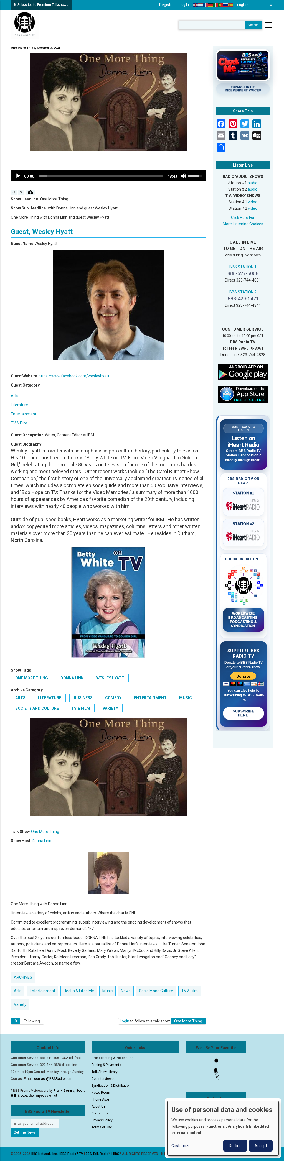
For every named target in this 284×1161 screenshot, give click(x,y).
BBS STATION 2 (243, 292)
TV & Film (19, 423)
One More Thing (31, 678)
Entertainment (23, 414)
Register (166, 4)
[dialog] (223, 1128)
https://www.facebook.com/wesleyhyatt (74, 376)
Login (124, 1021)
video (252, 202)
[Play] (18, 176)
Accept (261, 1146)
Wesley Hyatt (110, 678)
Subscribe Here (243, 713)
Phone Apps (101, 1099)
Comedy (113, 697)
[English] (195, 5)
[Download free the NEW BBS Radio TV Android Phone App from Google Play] (243, 371)
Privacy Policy (102, 1120)
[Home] (25, 24)
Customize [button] (181, 1146)
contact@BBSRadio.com (53, 1079)
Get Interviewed (103, 1079)
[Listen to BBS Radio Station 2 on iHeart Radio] (244, 535)
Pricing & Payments (106, 1065)
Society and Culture (37, 708)
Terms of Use (102, 1127)
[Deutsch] (210, 5)
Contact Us (100, 1113)
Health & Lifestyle (79, 991)
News (126, 991)
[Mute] (183, 176)
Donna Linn (72, 678)
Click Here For (243, 217)
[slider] (101, 176)
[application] (108, 175)
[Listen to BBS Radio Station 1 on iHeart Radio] (244, 505)
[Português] (220, 5)
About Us (98, 1106)
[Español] (230, 5)
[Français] (205, 5)
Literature (19, 405)
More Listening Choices (243, 224)
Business (83, 697)
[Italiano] (215, 5)
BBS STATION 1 (243, 267)
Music (185, 697)
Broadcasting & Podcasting (112, 1058)
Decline (235, 1146)
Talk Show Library (105, 1072)
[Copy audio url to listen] (21, 192)
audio (252, 183)
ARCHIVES (23, 977)
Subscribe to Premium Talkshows (42, 5)
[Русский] (225, 5)
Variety (110, 708)
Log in (184, 5)
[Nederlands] (200, 5)
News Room (101, 1092)
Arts (14, 395)
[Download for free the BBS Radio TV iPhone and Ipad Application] (243, 394)
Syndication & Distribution (111, 1086)
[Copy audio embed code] (14, 192)
